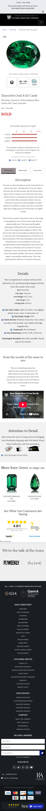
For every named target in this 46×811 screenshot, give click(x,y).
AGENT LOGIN (23, 673)
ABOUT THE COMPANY (23, 719)
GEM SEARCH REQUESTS (23, 667)
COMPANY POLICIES (23, 729)
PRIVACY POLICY (23, 687)
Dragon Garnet (23, 646)
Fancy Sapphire (23, 626)
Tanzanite (23, 609)
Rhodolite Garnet (23, 633)
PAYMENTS (23, 680)
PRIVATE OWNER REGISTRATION (23, 670)
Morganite (23, 643)
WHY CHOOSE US (23, 722)
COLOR (14, 160)
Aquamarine (23, 622)
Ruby (23, 636)
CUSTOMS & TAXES (23, 684)
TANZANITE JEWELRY (23, 704)
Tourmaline (23, 619)
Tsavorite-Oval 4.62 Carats (28, 30)
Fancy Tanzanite (23, 612)
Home (4, 30)
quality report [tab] (8, 170)
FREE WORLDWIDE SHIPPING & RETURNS (22, 6)
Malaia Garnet (23, 629)
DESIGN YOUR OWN (23, 697)
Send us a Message (11, 778)
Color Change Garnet (23, 650)
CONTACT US (23, 663)
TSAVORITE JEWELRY (23, 708)
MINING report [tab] (23, 170)
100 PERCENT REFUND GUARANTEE (23, 677)
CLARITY (24, 160)
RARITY (34, 160)
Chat (23, 2)
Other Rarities (23, 653)
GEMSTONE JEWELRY (23, 711)
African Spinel (23, 639)
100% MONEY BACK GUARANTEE (22, 8)
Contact (18, 2)
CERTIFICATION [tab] (37, 170)
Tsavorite (13, 30)
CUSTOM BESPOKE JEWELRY (23, 701)
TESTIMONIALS (23, 726)
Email (28, 2)
